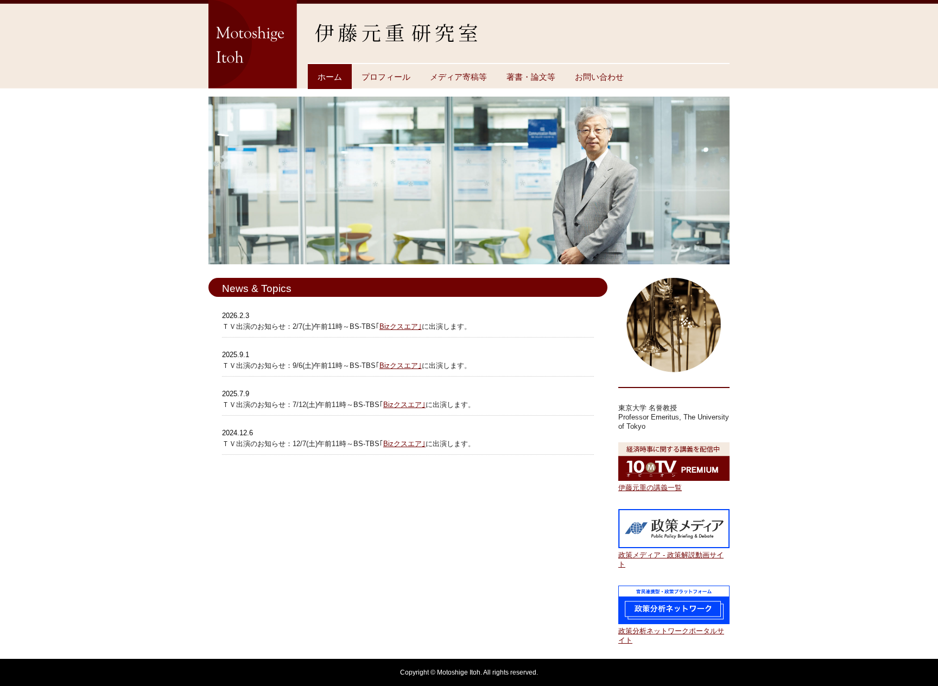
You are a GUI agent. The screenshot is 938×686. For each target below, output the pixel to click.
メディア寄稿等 (458, 76)
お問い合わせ (599, 76)
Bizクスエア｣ (400, 326)
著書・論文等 (530, 76)
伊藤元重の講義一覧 (650, 488)
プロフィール (386, 76)
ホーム (330, 76)
